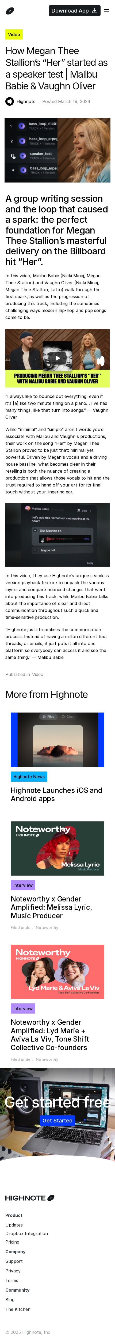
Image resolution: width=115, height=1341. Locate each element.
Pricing (12, 1242)
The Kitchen (17, 1309)
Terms (11, 1280)
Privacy (13, 1270)
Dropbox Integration (26, 1233)
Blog (9, 1299)
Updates (14, 1225)
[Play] (57, 358)
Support (14, 1261)
